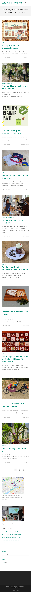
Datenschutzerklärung (15, 587)
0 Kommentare (6, 57)
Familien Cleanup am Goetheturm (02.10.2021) (13, 132)
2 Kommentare (6, 236)
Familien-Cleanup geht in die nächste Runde (15, 87)
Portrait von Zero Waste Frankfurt (9, 543)
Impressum (21, 586)
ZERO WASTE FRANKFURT (12, 3)
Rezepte (4, 264)
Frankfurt (4, 83)
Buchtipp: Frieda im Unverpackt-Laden (10, 46)
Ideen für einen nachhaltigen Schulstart (10, 540)
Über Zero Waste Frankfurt (11, 586)
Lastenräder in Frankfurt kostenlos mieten (13, 405)
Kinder (3, 42)
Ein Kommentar (6, 189)
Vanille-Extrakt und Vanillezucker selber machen (15, 268)
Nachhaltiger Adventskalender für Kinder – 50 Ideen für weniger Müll (15, 359)
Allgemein (4, 217)
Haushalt (4, 557)
